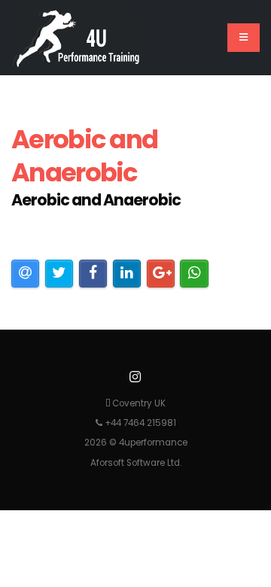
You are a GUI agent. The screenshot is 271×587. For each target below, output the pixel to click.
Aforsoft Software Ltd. (135, 463)
